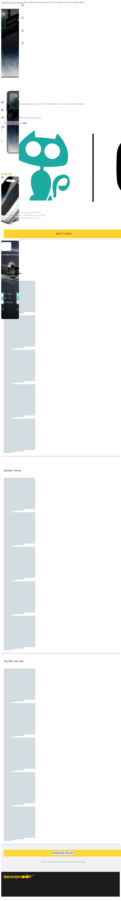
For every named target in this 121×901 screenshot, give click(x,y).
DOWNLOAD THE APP (63, 853)
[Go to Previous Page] (4, 7)
